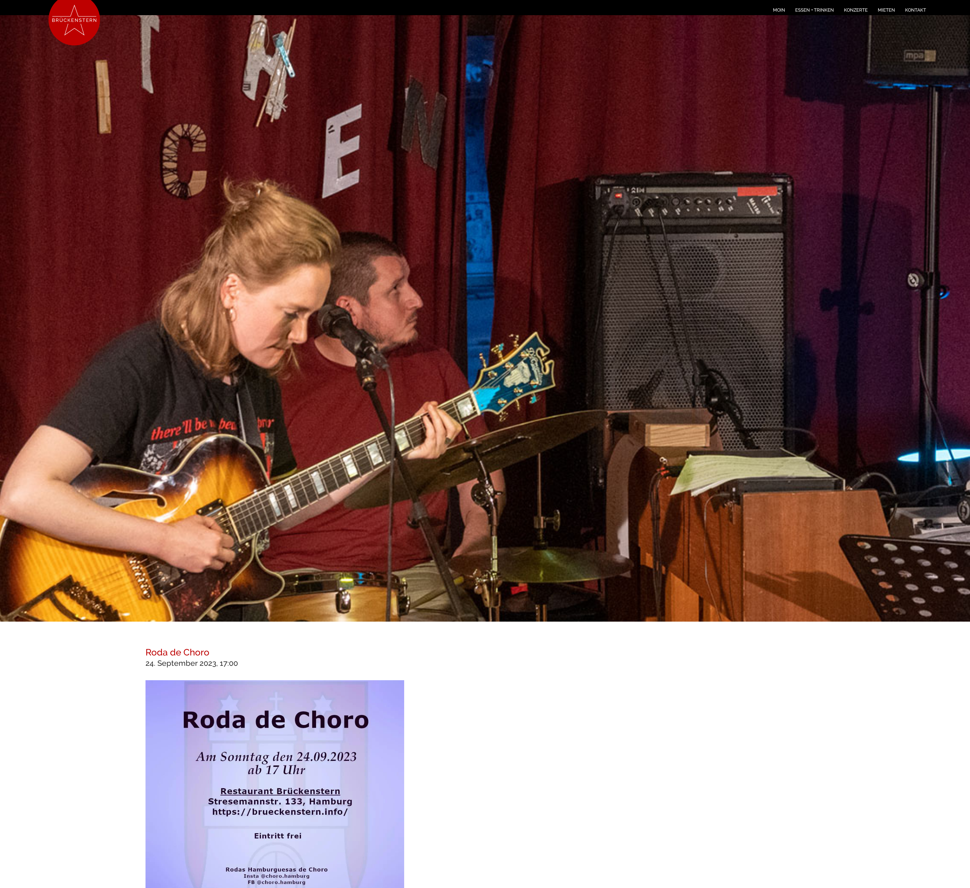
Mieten (886, 10)
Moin (779, 10)
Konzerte (856, 10)
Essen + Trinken (814, 10)
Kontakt (915, 10)
